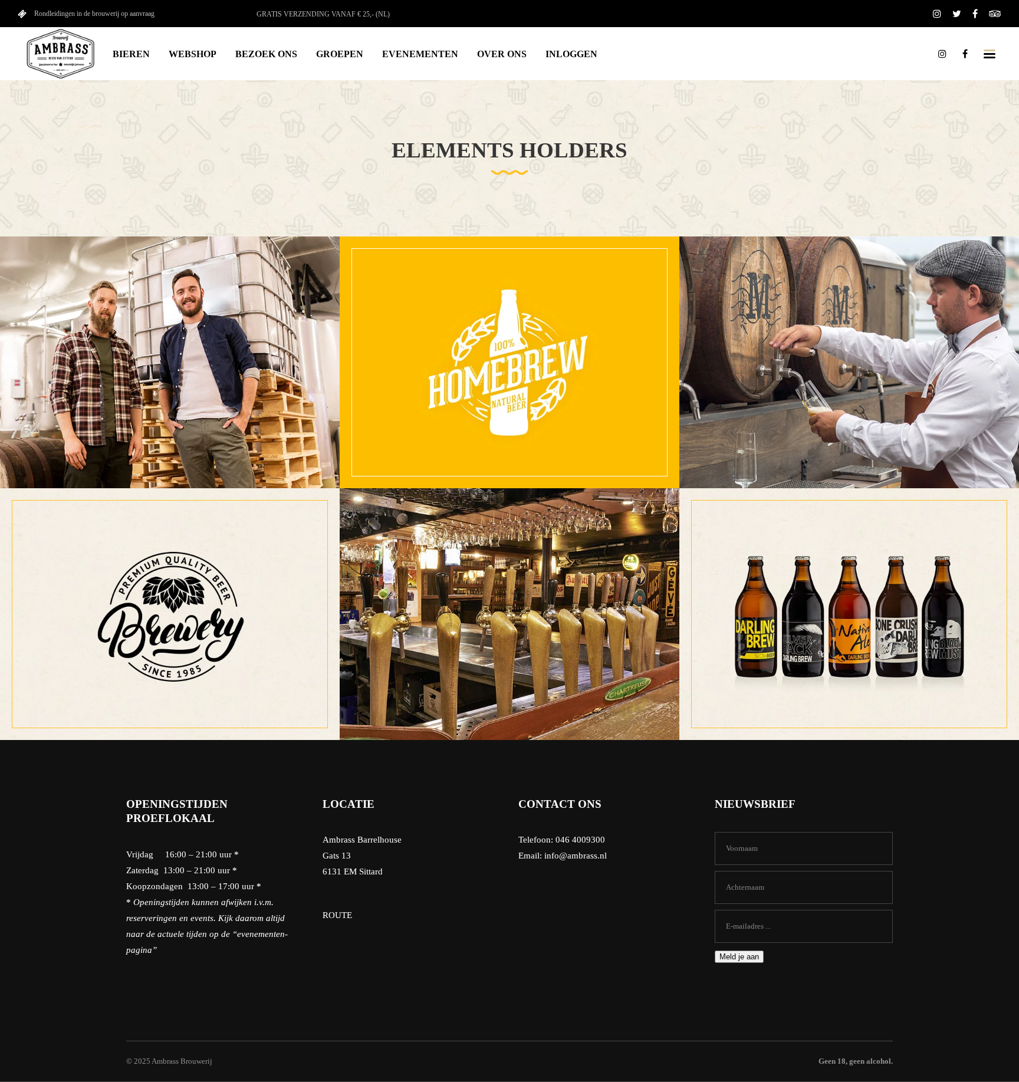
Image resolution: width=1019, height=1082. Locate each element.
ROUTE (337, 915)
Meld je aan (739, 956)
